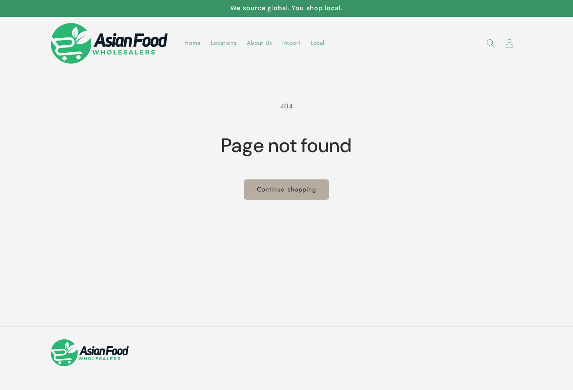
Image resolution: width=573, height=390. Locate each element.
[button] (490, 43)
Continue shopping (287, 189)
